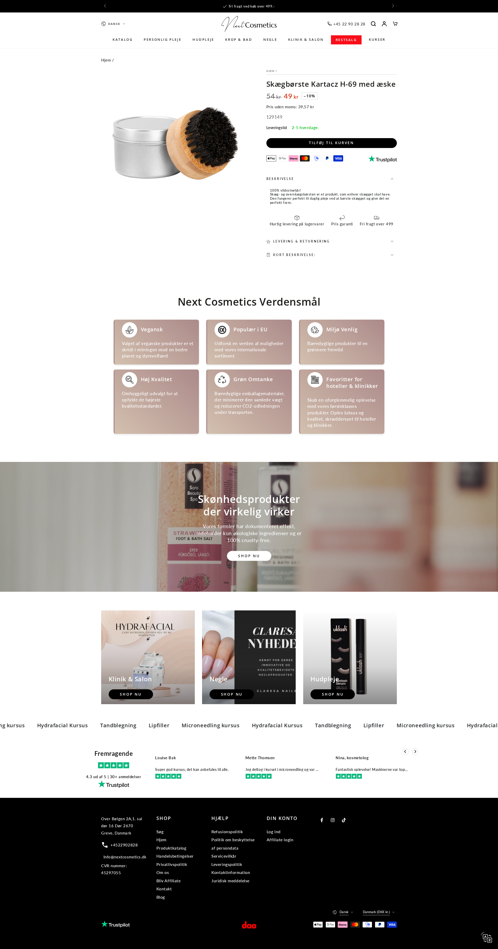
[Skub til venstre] (105, 6)
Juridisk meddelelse (230, 880)
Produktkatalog (171, 847)
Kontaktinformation (230, 872)
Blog (160, 896)
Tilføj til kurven (331, 142)
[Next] (415, 752)
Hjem (106, 60)
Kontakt (164, 888)
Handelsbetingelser (175, 855)
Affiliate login (280, 839)
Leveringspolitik (226, 864)
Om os (162, 872)
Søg (160, 831)
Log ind (274, 831)
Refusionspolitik (227, 831)
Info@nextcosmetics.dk (125, 856)
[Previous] (405, 752)
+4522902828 (124, 845)
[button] (373, 23)
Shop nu (249, 555)
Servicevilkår (223, 855)
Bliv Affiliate (168, 880)
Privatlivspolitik (171, 864)
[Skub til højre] (393, 6)
